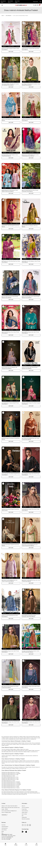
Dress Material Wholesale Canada (31, 791)
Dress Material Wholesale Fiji (19, 791)
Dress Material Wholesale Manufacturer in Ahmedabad (11, 784)
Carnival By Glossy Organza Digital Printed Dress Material (10, 403)
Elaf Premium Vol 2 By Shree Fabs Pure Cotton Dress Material (11, 262)
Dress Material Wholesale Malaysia (8, 791)
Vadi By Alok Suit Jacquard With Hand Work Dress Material (30, 49)
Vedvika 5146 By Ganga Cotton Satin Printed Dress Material (10, 722)
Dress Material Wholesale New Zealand (9, 794)
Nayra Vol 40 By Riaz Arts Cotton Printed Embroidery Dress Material (30, 191)
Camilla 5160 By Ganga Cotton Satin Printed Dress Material (30, 510)
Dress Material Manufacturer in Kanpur (8, 780)
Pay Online (3, 824)
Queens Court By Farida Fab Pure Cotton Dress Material (10, 616)
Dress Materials (8, 15)
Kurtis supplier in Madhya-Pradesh (8, 750)
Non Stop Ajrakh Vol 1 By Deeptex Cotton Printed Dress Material (10, 155)
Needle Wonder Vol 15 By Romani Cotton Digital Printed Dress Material (10, 191)
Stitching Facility (4, 828)
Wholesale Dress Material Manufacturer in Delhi (10, 774)
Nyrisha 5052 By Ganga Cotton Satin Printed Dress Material (31, 687)
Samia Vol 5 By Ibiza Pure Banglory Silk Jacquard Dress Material (9, 368)
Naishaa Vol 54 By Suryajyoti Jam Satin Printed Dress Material (31, 120)
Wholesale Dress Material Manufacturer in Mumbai (10, 772)
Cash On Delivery (25, 810)
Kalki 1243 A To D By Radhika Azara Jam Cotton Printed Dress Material (30, 545)
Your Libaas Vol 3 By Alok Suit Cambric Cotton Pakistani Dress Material (31, 84)
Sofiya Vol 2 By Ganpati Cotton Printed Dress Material (11, 120)
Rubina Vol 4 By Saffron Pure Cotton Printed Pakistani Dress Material (30, 297)
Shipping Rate (24, 817)
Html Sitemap (4, 829)
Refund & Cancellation (26, 818)
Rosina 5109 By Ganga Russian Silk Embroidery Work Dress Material (28, 616)
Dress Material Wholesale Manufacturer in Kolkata (10, 786)
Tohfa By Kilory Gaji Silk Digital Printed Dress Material (10, 226)
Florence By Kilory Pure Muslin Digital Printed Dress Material (11, 474)
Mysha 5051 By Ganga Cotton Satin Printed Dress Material (30, 332)
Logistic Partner (24, 812)
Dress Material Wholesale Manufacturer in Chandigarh (11, 783)
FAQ (22, 815)
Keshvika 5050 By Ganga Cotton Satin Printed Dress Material (31, 722)
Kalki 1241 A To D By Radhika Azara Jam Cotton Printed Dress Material (31, 581)
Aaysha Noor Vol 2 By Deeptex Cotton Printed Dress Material (31, 262)
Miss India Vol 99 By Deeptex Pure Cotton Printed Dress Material (10, 687)
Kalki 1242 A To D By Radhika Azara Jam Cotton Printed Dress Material (9, 581)
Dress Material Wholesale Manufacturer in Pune (10, 777)
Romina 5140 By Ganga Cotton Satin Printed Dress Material (30, 474)
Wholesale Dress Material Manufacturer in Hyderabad (11, 773)
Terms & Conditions (25, 807)
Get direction (4, 814)
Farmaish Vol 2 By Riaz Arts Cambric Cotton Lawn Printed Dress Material (30, 651)
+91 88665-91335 (7, 812)
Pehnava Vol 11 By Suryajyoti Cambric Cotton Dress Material (10, 49)
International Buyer (5, 826)
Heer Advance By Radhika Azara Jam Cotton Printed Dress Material (30, 439)
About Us (23, 805)
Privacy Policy (24, 809)
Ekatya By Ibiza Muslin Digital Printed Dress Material (10, 545)
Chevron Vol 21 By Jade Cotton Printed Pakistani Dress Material (29, 368)
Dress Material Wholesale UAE (21, 794)
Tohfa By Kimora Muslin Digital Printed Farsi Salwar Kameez (10, 510)
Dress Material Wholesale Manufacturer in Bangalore (11, 781)
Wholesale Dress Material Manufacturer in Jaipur (10, 779)
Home (3, 15)
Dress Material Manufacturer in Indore (8, 775)
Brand (3, 831)
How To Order (24, 814)
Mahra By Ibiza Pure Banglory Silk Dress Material (30, 226)
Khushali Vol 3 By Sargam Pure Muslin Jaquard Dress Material (31, 403)
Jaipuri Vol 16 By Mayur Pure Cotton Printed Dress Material (10, 332)
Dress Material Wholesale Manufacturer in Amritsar (11, 785)
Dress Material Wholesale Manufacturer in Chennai (10, 787)
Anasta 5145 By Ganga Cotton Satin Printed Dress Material (10, 651)
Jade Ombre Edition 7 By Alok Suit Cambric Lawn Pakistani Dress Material (10, 84)
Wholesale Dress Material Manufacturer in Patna (10, 778)
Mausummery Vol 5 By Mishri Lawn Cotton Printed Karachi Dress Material (30, 155)
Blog (2, 833)
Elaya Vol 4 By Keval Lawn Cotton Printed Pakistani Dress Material (10, 297)
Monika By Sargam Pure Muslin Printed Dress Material (11, 439)
